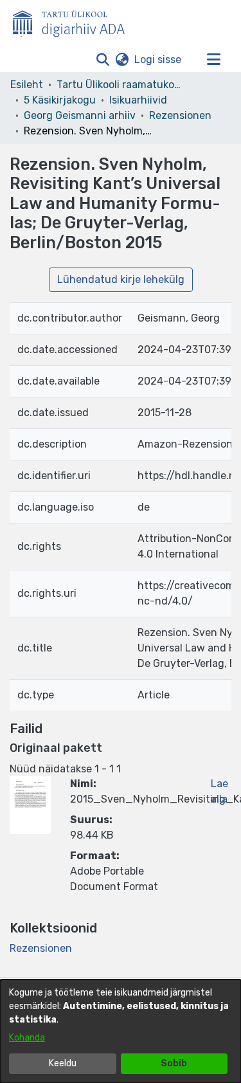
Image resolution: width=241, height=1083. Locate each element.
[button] (102, 60)
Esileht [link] (26, 84)
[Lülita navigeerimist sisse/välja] (213, 60)
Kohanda (27, 1037)
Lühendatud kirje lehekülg (120, 279)
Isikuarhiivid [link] (138, 100)
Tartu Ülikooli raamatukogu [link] (121, 84)
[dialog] (120, 1031)
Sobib (174, 1063)
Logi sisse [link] (158, 59)
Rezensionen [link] (180, 115)
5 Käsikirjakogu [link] (60, 100)
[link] (41, 948)
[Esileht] (74, 21)
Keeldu (62, 1063)
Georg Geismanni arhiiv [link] (80, 115)
